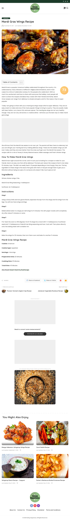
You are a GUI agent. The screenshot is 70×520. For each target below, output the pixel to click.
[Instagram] (67, 1)
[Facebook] (63, 1)
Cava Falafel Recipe (43, 447)
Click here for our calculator (35, 333)
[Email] (66, 280)
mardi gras (42, 110)
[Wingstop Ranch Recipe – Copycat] (18, 466)
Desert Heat (14, 270)
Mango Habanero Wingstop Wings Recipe (16, 447)
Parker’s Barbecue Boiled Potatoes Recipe (50, 480)
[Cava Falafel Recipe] (52, 433)
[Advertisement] (35, 130)
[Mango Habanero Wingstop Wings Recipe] (18, 433)
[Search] (67, 8)
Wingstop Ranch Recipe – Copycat (13, 480)
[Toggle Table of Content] (20, 82)
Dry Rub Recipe (23, 270)
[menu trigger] (3, 8)
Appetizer (6, 18)
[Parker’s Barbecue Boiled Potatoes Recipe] (52, 466)
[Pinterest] (65, 1)
